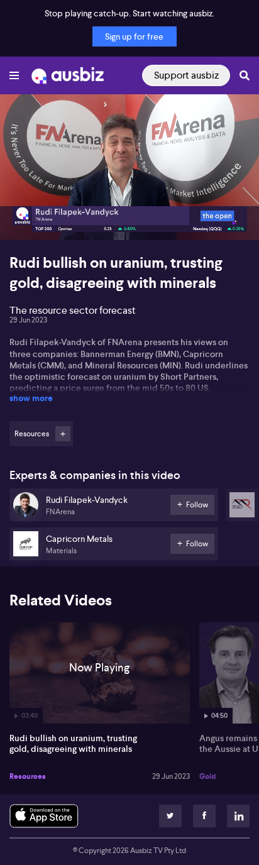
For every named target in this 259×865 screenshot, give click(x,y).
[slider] (129, 195)
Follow (62, 433)
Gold (207, 776)
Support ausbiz (186, 75)
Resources (27, 776)
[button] (22, 217)
